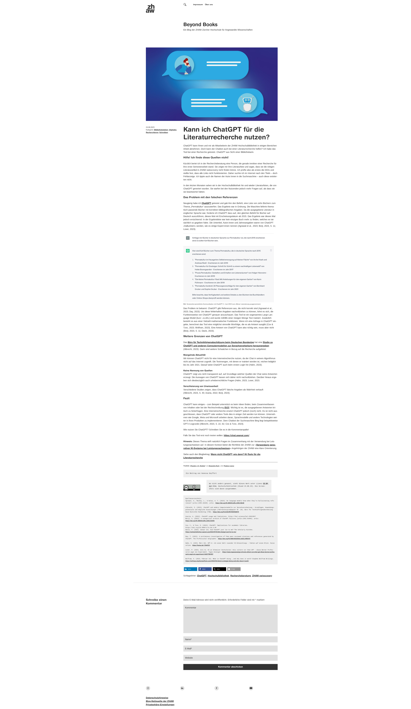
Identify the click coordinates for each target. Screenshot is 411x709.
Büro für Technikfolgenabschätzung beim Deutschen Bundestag (221, 342)
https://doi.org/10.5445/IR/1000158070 (226, 512)
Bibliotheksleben (161, 130)
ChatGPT (206, 203)
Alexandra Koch (214, 466)
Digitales (172, 130)
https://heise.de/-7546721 (201, 545)
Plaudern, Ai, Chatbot (197, 466)
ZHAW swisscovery (262, 576)
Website (189, 658)
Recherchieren (152, 133)
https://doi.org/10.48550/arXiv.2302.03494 (199, 521)
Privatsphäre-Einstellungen (160, 705)
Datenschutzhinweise (157, 698)
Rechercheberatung (240, 576)
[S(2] (226, 408)
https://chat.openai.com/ (236, 436)
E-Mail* (188, 648)
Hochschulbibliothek (218, 576)
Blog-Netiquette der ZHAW (160, 701)
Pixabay (227, 466)
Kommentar (190, 607)
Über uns (209, 5)
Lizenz (232, 466)
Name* (188, 639)
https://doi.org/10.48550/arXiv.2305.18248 (229, 503)
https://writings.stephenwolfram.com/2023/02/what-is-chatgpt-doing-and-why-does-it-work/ (217, 561)
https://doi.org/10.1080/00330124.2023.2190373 (234, 538)
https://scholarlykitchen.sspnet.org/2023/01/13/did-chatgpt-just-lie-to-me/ (210, 532)
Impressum (198, 5)
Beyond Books (200, 24)
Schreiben (163, 133)
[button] (190, 569)
